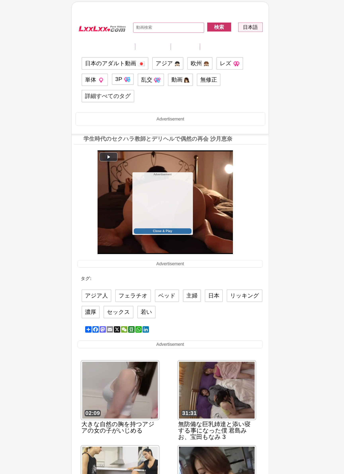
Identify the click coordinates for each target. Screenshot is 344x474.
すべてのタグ (153, 46)
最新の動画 (185, 46)
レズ (226, 63)
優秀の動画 (214, 46)
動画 (177, 80)
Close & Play (162, 231)
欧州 (197, 63)
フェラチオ (133, 296)
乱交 (147, 80)
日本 (213, 296)
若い (146, 312)
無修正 (208, 80)
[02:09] (120, 389)
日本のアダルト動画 (111, 63)
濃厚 (90, 312)
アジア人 (96, 296)
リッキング (244, 296)
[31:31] (216, 389)
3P (119, 79)
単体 (91, 80)
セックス (118, 312)
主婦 (191, 296)
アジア (165, 63)
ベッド (167, 296)
